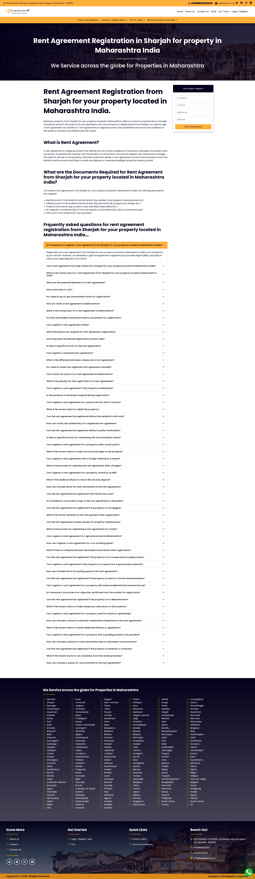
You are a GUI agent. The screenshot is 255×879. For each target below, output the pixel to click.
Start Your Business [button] (88, 20)
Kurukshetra (196, 759)
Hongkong (195, 788)
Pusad (78, 721)
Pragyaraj (80, 769)
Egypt (50, 788)
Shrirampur (196, 721)
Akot (164, 721)
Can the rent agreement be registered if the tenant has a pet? (80, 493)
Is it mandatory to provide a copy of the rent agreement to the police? (84, 500)
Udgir (135, 718)
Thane (136, 699)
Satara (193, 702)
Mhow (50, 766)
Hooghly (51, 747)
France (136, 788)
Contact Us (203, 11)
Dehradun (138, 737)
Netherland (53, 798)
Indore (193, 747)
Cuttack (108, 737)
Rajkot (193, 769)
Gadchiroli (195, 712)
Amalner (137, 721)
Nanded (166, 708)
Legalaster (243, 876)
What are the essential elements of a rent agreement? (75, 282)
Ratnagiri (51, 705)
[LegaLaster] (17, 12)
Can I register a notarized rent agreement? (69, 353)
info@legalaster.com (226, 3)
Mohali (78, 766)
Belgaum (194, 728)
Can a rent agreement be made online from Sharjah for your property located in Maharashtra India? (101, 265)
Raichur (137, 769)
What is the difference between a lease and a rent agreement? (80, 360)
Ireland (79, 791)
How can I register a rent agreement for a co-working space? (79, 543)
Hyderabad (167, 747)
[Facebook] (241, 3)
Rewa (78, 772)
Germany (166, 788)
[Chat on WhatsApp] (248, 872)
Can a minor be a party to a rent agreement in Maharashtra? (79, 374)
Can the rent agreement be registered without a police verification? (83, 430)
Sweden (108, 804)
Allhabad (194, 724)
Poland (193, 798)
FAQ (73, 844)
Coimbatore (81, 737)
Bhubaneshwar (169, 731)
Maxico (136, 794)
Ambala (51, 728)
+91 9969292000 (201, 847)
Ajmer (165, 724)
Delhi (164, 737)
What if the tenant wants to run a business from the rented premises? (84, 655)
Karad (50, 718)
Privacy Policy (139, 839)
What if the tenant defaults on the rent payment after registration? (83, 515)
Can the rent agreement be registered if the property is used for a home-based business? (95, 578)
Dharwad (80, 740)
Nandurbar (109, 718)
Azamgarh (80, 728)
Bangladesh (168, 782)
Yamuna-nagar (198, 779)
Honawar (195, 743)
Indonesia (52, 791)
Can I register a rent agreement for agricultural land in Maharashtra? (84, 536)
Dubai (193, 785)
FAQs (213, 11)
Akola (164, 705)
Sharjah (108, 801)
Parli (49, 721)
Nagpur (108, 699)
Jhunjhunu (80, 753)
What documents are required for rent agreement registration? (81, 331)
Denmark (166, 785)
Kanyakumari (82, 756)
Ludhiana (80, 763)
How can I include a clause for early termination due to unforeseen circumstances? (91, 641)
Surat (107, 775)
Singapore (138, 801)
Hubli (135, 747)
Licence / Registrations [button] (114, 20)
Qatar (50, 801)
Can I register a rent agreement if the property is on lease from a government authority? (94, 564)
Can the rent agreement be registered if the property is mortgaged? (83, 507)
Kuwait (193, 791)
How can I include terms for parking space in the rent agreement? (82, 571)
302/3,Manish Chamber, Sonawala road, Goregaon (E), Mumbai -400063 (39, 3)
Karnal (136, 756)
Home (180, 11)
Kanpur (50, 756)
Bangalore (109, 728)
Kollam (107, 759)
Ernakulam (138, 740)
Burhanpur (167, 734)
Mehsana (195, 763)
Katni (193, 756)
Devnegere (52, 740)
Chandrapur (53, 708)
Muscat (165, 794)
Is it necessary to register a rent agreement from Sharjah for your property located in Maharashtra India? (104, 245)
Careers (14, 844)
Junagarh (138, 753)
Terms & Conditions (142, 844)
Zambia (108, 807)
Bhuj (192, 731)
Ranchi (50, 772)
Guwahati (80, 743)
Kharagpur (52, 759)
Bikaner (108, 734)
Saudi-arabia (82, 801)
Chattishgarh (197, 734)
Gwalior (108, 743)
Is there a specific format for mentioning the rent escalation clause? (83, 437)
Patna (193, 766)
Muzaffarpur (110, 766)
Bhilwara (108, 731)
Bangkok (137, 782)
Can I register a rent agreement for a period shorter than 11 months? (83, 402)
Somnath (80, 775)
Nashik (165, 699)
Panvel (107, 712)
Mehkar (165, 718)
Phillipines (167, 798)
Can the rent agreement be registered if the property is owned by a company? (89, 648)
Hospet (108, 747)
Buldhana (138, 712)
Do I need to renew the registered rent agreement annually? (79, 367)
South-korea (196, 801)
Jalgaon (79, 705)
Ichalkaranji (167, 715)
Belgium (194, 782)
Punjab (107, 769)
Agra (106, 724)
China (136, 785)
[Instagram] (246, 3)
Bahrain (108, 782)
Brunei (78, 785)
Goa (164, 740)
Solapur (51, 702)
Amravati (80, 702)
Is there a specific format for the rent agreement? (73, 345)
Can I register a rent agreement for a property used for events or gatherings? (88, 613)
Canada (108, 785)
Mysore (137, 766)
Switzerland (139, 804)
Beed (78, 715)
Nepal (193, 794)
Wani (106, 721)
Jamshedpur (196, 750)
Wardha (194, 708)
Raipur (165, 769)
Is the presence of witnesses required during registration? (77, 395)
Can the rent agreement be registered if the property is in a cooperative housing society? (95, 557)
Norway (137, 798)
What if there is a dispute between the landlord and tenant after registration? (88, 550)
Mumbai (51, 699)
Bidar (49, 734)
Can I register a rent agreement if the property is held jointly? (79, 388)
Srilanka (79, 804)
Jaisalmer (109, 750)
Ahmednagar (197, 705)
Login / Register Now (81, 839)
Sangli (165, 702)
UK (191, 804)
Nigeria (107, 798)
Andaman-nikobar (56, 782)
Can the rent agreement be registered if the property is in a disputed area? (87, 599)
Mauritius (108, 794)
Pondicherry (53, 769)
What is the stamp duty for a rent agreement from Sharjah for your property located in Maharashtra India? (101, 274)
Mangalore (138, 763)
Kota (135, 759)
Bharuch (51, 731)
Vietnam (79, 807)
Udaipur (194, 775)
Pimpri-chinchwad (85, 724)
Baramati (195, 715)
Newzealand (81, 798)
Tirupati (165, 775)
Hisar (164, 743)
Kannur (194, 753)
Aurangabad (196, 699)
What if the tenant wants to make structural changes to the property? (84, 451)
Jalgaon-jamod (141, 715)
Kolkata (79, 759)
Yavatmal (52, 712)
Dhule (107, 705)
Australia (80, 782)
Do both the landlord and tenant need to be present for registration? (83, 317)
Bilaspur (137, 734)
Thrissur (137, 775)
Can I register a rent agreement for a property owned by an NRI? (81, 472)
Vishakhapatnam (170, 779)
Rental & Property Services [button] (161, 20)
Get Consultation (193, 126)
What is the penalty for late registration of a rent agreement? (80, 381)
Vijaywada (138, 779)
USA (49, 807)
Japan (136, 791)
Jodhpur (108, 753)
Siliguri (193, 772)
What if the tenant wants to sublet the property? (72, 409)
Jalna (107, 708)
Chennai (51, 737)
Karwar (165, 756)
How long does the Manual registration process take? (75, 338)
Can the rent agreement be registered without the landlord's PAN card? (85, 416)
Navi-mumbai (111, 702)
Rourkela (137, 772)
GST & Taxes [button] (136, 20)
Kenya (165, 791)
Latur (135, 705)
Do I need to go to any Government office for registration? (78, 296)
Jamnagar (167, 750)
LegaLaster (12, 876)
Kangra (165, 753)
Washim (51, 715)
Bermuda (51, 785)
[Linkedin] (251, 3)
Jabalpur (51, 750)
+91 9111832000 (200, 852)
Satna (165, 772)
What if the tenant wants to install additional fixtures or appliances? (83, 627)
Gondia (108, 715)
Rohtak (108, 772)
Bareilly (136, 728)
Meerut (165, 763)
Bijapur (78, 734)
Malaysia (79, 794)
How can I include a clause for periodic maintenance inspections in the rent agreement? (94, 620)
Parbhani (80, 708)
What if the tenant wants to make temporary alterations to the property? (86, 606)
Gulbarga (52, 743)
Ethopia (108, 788)
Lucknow (51, 763)
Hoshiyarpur (81, 747)
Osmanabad (81, 712)
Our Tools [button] (223, 11)
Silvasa (50, 775)
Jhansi (50, 753)
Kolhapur (137, 702)
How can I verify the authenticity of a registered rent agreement (81, 423)
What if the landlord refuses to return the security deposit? (78, 479)
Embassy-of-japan (85, 788)
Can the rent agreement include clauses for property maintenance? (83, 522)
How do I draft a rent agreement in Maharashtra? (73, 303)
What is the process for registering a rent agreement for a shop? (81, 529)
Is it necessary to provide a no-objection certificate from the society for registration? (93, 592)
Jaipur (78, 750)
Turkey (165, 804)
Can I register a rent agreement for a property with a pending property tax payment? (93, 634)
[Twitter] (237, 3)
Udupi (50, 779)
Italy (106, 791)
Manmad (194, 718)
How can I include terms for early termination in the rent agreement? (83, 486)
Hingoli (165, 712)
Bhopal (136, 731)
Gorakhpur (196, 740)
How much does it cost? (59, 289)
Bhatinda (80, 731)
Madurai (108, 763)
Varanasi (108, 779)
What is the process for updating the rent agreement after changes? (84, 465)
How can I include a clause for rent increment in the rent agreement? (83, 662)
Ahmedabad (139, 724)
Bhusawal (138, 708)
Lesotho (51, 794)
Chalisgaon (81, 718)
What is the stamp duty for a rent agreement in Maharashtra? (80, 310)
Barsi (49, 724)
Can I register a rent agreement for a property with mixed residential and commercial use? (96, 585)
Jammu (137, 750)
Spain (49, 804)
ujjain (77, 779)
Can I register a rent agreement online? (67, 324)
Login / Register (240, 11)
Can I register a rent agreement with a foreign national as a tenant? (83, 458)
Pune (78, 699)
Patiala (165, 766)
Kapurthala (110, 756)
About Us (190, 11)
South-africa (168, 801)
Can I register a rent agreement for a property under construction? (83, 444)
